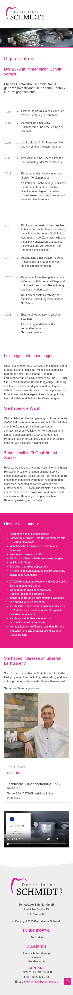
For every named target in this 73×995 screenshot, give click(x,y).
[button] (31, 44)
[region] (36, 37)
